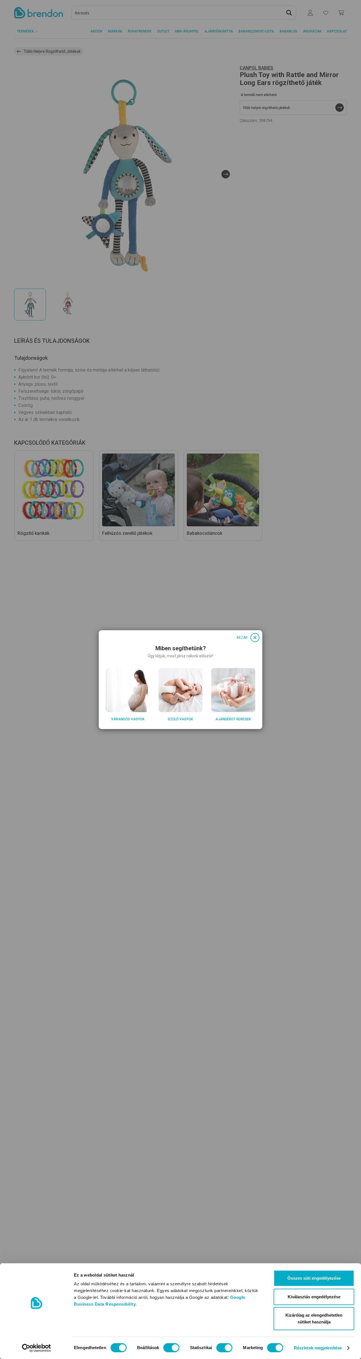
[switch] (171, 1347)
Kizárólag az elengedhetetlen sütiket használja (313, 1318)
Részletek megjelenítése (318, 1347)
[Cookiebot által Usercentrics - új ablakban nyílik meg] (36, 1348)
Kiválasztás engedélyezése (314, 1296)
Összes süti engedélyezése (314, 1278)
